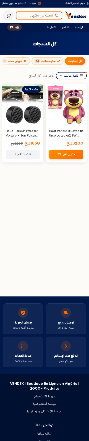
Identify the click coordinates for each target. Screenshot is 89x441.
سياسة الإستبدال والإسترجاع (44, 411)
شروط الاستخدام (44, 396)
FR (11, 27)
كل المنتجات (75, 61)
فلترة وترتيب (71, 76)
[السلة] (8, 15)
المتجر (65, 27)
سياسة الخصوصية (44, 404)
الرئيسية (79, 27)
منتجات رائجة (45, 61)
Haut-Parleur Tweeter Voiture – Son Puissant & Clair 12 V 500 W (22, 135)
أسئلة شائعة (44, 433)
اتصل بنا (51, 27)
